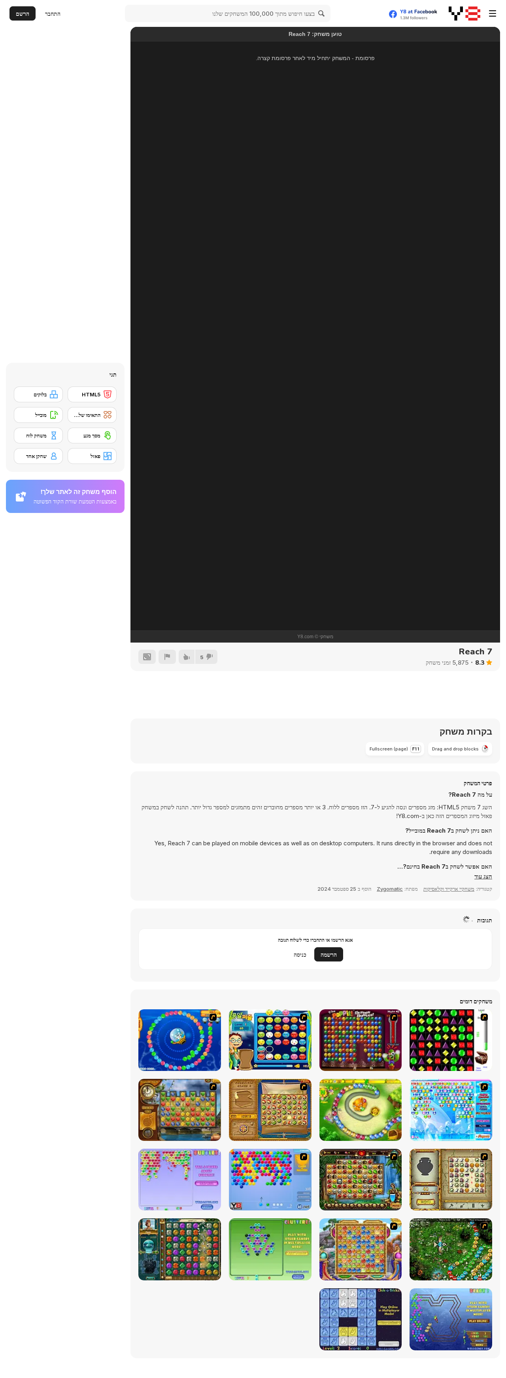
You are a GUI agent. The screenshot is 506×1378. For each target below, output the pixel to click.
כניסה (300, 954)
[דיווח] (167, 657)
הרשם (22, 13)
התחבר (52, 13)
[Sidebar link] (492, 13)
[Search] (321, 13)
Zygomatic (390, 889)
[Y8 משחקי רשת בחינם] (464, 13)
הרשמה (329, 954)
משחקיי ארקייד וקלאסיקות (448, 889)
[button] (483, 876)
